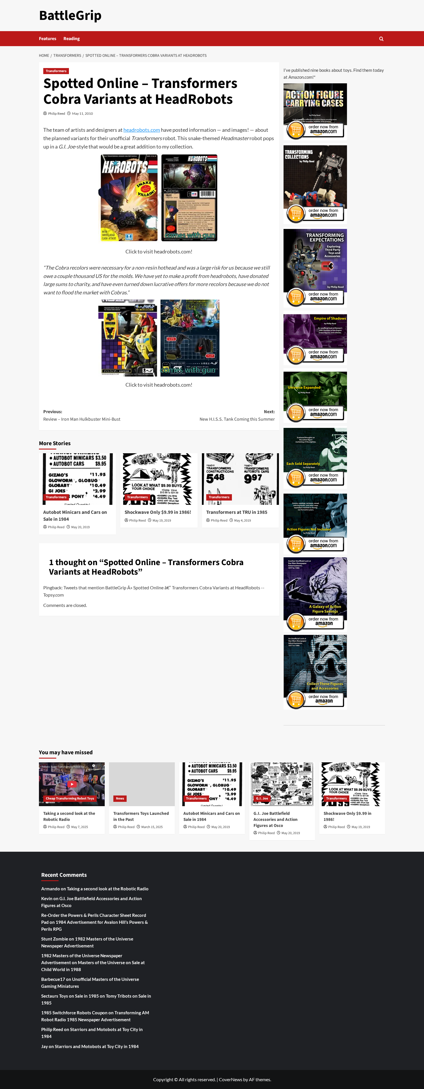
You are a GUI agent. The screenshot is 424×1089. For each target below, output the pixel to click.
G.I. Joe (262, 798)
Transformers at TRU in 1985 (236, 512)
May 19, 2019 (162, 520)
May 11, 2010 (82, 113)
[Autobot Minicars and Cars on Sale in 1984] (77, 479)
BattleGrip (70, 15)
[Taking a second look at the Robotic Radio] (72, 784)
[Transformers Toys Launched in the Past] (142, 784)
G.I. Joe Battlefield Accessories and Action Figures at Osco (276, 819)
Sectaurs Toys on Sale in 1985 (70, 995)
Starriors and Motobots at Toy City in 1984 (97, 1046)
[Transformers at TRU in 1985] (240, 479)
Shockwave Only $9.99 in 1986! (158, 512)
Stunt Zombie (54, 938)
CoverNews (230, 1079)
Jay (44, 1046)
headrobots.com (141, 130)
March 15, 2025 (152, 827)
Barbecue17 (53, 979)
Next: (237, 415)
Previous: (81, 415)
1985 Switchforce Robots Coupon (74, 1012)
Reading (71, 38)
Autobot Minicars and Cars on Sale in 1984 (75, 516)
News (120, 798)
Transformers (56, 71)
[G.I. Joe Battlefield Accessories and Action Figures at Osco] (282, 784)
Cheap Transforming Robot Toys (70, 798)
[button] (381, 39)
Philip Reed (56, 113)
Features (47, 38)
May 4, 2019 (242, 520)
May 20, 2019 (80, 527)
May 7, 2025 (79, 827)
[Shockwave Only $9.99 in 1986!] (158, 479)
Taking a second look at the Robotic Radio (69, 816)
